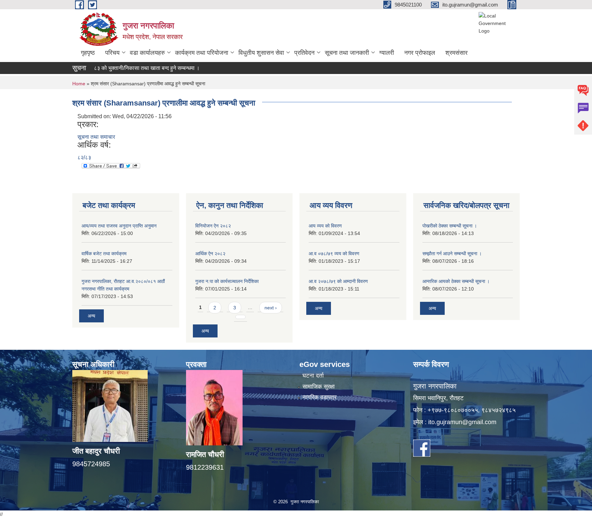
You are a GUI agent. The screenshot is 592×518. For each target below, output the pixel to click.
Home (78, 83)
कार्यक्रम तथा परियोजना (201, 52)
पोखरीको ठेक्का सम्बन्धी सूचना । (449, 226)
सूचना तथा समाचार (96, 137)
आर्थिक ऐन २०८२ (210, 253)
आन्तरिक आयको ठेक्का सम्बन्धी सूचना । (456, 281)
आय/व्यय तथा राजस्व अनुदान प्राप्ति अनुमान (119, 226)
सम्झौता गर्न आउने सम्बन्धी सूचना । (452, 253)
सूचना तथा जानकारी (347, 52)
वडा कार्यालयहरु (147, 52)
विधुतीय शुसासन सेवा (261, 52)
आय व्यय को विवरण (325, 226)
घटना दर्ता (313, 375)
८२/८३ (84, 157)
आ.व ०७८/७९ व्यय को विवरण (334, 253)
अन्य (91, 316)
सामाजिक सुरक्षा (319, 386)
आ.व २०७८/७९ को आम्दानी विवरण (338, 281)
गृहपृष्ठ (88, 52)
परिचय (112, 52)
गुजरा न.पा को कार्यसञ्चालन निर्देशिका (227, 281)
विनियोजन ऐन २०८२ (213, 226)
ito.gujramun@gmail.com (462, 422)
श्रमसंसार (456, 52)
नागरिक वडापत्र (319, 397)
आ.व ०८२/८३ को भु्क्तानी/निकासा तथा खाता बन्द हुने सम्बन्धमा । (123, 68)
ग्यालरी (386, 52)
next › (270, 307)
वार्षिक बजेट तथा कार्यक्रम (104, 253)
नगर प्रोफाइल (419, 52)
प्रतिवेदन (304, 52)
